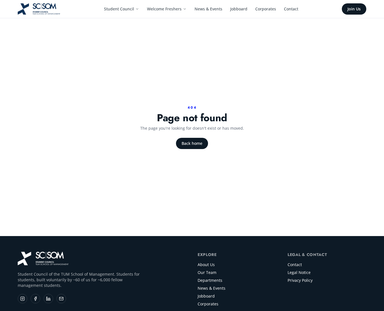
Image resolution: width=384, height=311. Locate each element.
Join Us (354, 9)
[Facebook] (35, 298)
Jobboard (238, 9)
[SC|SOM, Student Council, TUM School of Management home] (39, 9)
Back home (192, 143)
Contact (291, 9)
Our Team (207, 272)
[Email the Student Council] (61, 298)
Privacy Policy (300, 280)
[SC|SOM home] (43, 258)
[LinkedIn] (48, 298)
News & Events (208, 9)
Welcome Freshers (164, 9)
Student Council (119, 9)
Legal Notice (299, 272)
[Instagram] (22, 298)
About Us (206, 264)
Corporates (265, 9)
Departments (210, 280)
